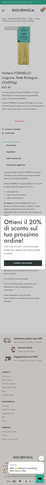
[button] (23, 263)
